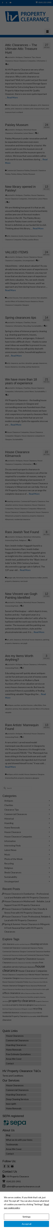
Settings (27, 1216)
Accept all (26, 1224)
